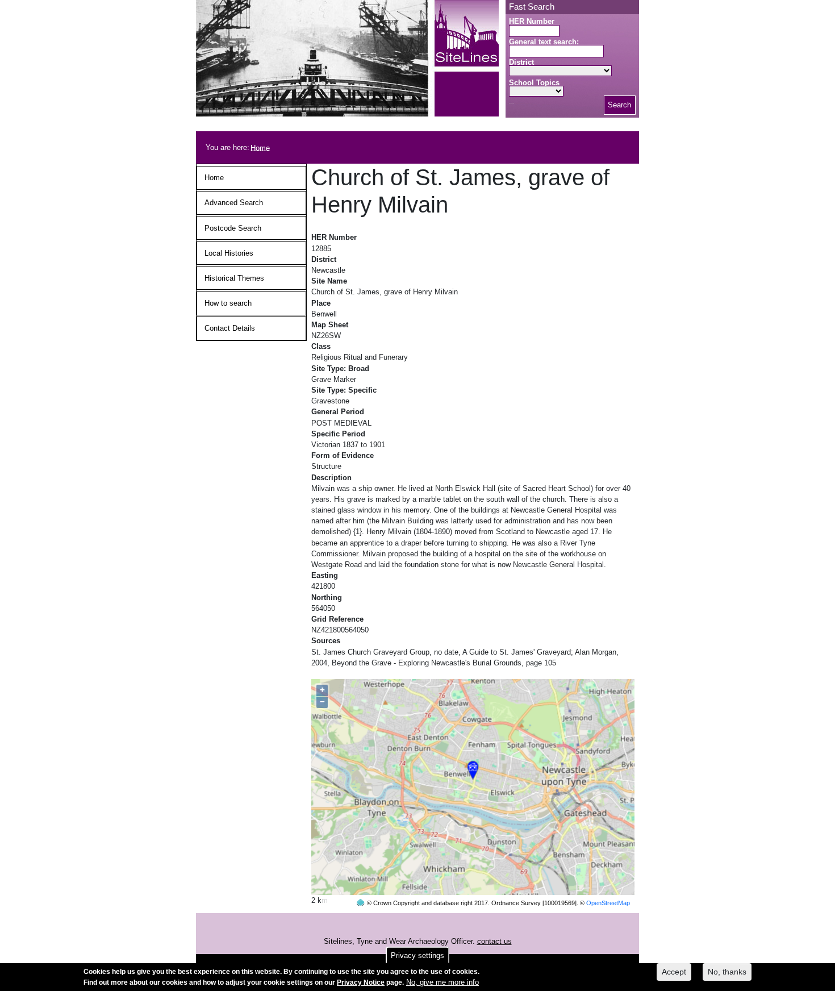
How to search (228, 303)
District (521, 62)
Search (619, 105)
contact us (494, 941)
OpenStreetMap (608, 903)
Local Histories (228, 253)
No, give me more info (442, 982)
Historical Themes (234, 278)
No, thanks (727, 971)
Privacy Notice (361, 982)
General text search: (544, 42)
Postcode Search (232, 228)
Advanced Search (233, 202)
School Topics (534, 82)
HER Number (531, 21)
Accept (674, 971)
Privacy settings (417, 955)
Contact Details (229, 328)
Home (260, 147)
